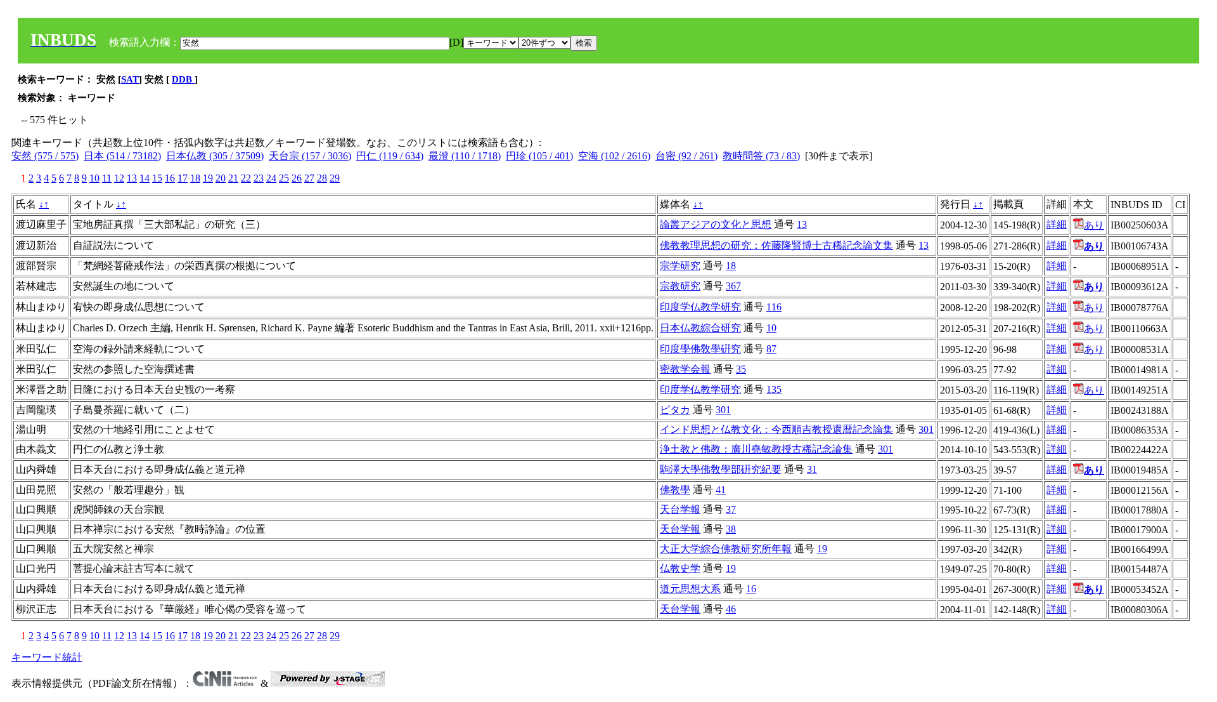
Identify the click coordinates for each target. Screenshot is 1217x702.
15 (157, 178)
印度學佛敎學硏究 (700, 348)
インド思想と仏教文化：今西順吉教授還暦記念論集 (776, 429)
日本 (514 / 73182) (122, 155)
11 (107, 178)
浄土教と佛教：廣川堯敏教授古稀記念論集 (756, 449)
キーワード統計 (46, 657)
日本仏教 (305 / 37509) (215, 155)
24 (271, 178)
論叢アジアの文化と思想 (715, 224)
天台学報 (680, 509)
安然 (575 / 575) (45, 155)
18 (195, 178)
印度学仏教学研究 (700, 306)
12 (119, 178)
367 (733, 286)
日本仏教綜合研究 (700, 327)
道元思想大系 (690, 588)
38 (731, 529)
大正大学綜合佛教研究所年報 (726, 548)
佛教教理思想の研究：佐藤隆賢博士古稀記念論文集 (776, 245)
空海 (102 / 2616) (614, 155)
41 (721, 489)
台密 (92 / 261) (686, 155)
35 (741, 369)
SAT (130, 79)
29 (335, 178)
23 (259, 178)
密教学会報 (685, 369)
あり (1094, 225)
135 (774, 389)
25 (284, 178)
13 (132, 178)
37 (731, 509)
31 (812, 469)
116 (774, 306)
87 (771, 348)
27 (309, 178)
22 (246, 178)
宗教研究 (680, 286)
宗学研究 (680, 265)
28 (322, 178)
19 (208, 178)
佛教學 (675, 489)
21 (233, 178)
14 (144, 178)
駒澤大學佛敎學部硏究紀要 (721, 469)
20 (221, 178)
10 (94, 178)
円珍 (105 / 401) (539, 155)
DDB (183, 79)
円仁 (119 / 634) (389, 155)
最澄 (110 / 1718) (464, 155)
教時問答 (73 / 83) (761, 155)
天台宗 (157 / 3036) (310, 155)
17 (182, 178)
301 (723, 409)
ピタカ (675, 409)
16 (170, 178)
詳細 (1056, 224)
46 (731, 609)
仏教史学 (680, 568)
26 (297, 178)
